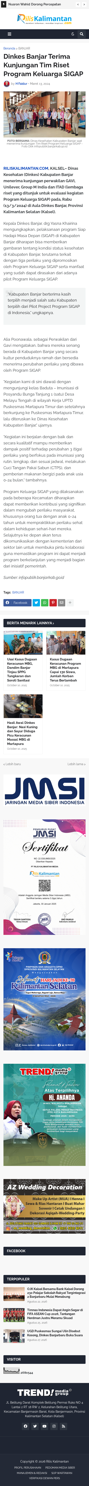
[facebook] (25, 1426)
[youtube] (44, 1426)
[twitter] (35, 1426)
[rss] (63, 1426)
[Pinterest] (53, 602)
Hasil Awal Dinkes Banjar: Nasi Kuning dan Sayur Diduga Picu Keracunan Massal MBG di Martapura (22, 733)
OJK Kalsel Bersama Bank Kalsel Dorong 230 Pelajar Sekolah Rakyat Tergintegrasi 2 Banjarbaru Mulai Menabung (56, 1292)
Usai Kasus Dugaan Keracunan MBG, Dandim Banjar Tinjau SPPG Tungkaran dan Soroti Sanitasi (22, 669)
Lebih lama (75, 764)
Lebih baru (13, 764)
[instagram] (54, 1426)
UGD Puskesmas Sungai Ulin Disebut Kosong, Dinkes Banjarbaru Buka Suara (55, 1333)
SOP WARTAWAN (61, 1473)
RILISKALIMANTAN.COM (25, 168)
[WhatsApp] (44, 602)
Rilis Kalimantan (57, 1461)
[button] (78, 4)
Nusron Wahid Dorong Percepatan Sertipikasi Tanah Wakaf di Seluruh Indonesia (34, 5)
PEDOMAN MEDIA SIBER (60, 1467)
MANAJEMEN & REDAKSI (32, 1473)
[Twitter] (36, 602)
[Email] (61, 602)
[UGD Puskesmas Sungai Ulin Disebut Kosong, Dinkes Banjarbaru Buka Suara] (14, 1336)
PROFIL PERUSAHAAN (27, 1467)
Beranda (9, 48)
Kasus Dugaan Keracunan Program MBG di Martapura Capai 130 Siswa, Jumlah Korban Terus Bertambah (65, 669)
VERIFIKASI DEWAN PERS (44, 1478)
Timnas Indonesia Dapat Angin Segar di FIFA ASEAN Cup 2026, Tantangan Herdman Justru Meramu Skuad (55, 1314)
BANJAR (24, 48)
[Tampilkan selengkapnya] (70, 602)
